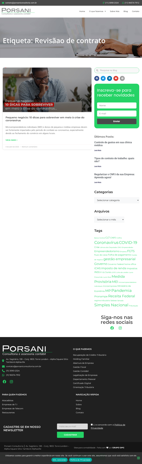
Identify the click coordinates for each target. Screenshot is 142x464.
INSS (97, 272)
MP (108, 291)
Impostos (132, 268)
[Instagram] (120, 328)
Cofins (119, 238)
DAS (119, 247)
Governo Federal (116, 264)
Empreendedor (127, 247)
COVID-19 (128, 242)
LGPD (113, 272)
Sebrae (114, 300)
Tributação (133, 306)
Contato (135, 11)
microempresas (110, 286)
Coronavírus (106, 242)
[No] (138, 458)
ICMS (97, 268)
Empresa (123, 252)
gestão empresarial (119, 259)
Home (82, 11)
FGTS (131, 251)
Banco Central (99, 238)
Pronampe (101, 296)
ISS (103, 272)
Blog (126, 11)
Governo (100, 264)
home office (130, 264)
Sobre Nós (114, 11)
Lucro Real (107, 277)
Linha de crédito (122, 272)
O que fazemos (96, 11)
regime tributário (102, 300)
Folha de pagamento (119, 254)
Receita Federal (121, 296)
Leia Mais (97, 150)
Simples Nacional (111, 305)
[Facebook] (112, 328)
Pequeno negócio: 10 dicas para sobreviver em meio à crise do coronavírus (45, 119)
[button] (96, 78)
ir (101, 272)
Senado (120, 301)
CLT (107, 237)
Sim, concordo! (59, 460)
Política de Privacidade (80, 460)
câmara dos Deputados (108, 247)
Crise (96, 247)
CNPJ (113, 237)
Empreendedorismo (106, 251)
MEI (115, 282)
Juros (108, 272)
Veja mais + (11, 140)
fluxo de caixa (100, 255)
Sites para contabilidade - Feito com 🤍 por (99, 447)
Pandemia (121, 290)
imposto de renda (113, 268)
